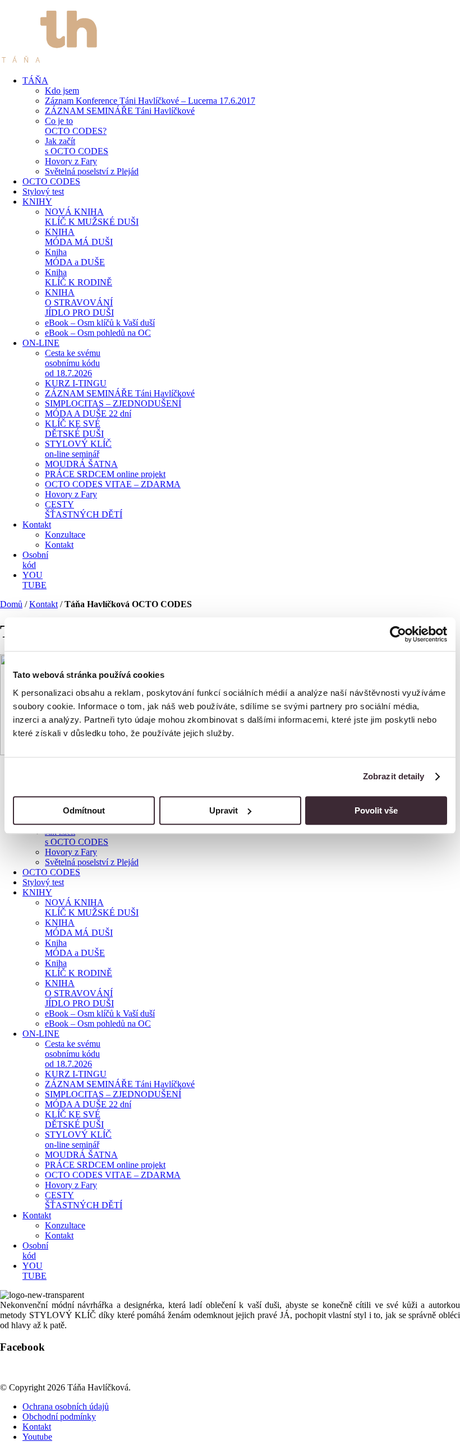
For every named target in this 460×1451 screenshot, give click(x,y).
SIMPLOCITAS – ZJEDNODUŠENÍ (113, 403)
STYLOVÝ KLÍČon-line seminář (78, 449)
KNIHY (37, 201)
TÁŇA (35, 80)
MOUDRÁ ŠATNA (81, 464)
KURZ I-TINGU (76, 383)
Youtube (37, 1436)
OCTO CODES (51, 181)
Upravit (223, 810)
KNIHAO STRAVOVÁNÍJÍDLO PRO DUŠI (79, 302)
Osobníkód (35, 560)
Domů (11, 604)
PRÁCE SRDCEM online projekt (105, 474)
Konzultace (65, 534)
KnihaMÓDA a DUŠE (75, 257)
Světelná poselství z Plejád (92, 171)
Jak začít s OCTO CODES (76, 146)
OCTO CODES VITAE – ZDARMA (113, 484)
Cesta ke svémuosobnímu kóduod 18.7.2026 (72, 363)
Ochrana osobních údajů (65, 1406)
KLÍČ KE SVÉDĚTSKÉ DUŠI (74, 428)
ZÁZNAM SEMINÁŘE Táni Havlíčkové (120, 110)
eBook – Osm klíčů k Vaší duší (100, 322)
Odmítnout (84, 810)
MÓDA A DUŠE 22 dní (88, 413)
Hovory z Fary (71, 161)
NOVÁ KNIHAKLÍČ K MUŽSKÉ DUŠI (92, 217)
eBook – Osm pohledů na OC (98, 333)
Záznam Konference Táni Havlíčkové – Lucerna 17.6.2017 (150, 100)
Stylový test (43, 191)
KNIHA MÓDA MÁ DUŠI (79, 237)
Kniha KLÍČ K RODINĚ (78, 277)
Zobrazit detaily (394, 776)
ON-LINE (40, 343)
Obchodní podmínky (59, 1416)
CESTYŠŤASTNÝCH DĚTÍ (83, 509)
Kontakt (36, 524)
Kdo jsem (62, 90)
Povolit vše (376, 810)
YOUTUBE (34, 580)
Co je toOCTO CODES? (76, 126)
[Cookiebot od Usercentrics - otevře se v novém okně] (398, 634)
